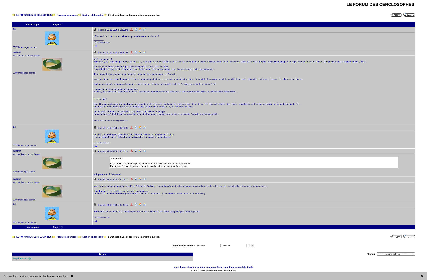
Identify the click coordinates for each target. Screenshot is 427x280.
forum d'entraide (196, 267)
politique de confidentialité (239, 267)
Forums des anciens (67, 15)
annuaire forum (215, 267)
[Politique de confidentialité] (72, 276)
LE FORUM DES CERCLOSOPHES (34, 15)
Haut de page (32, 227)
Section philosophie (92, 15)
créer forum (180, 267)
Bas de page (32, 24)
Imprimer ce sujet (22, 258)
